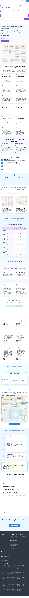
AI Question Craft (3, 570)
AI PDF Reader (19, 565)
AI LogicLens (9, 570)
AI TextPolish (19, 582)
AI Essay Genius (3, 582)
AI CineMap (19, 579)
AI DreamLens (24, 572)
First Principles (14, 565)
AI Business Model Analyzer (9, 573)
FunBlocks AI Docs (13, 543)
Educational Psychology (14, 268)
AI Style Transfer (23, 578)
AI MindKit (13, 567)
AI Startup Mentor (3, 573)
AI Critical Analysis (23, 568)
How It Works (12, 41)
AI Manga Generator (18, 578)
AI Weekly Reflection (13, 582)
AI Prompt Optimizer (23, 580)
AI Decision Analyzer (19, 570)
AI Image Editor (9, 577)
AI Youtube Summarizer (19, 568)
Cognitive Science (6, 268)
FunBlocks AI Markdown (14, 541)
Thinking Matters (4, 559)
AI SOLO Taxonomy (3, 587)
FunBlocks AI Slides (14, 540)
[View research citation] (25, 280)
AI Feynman (14, 584)
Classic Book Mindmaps (5, 556)
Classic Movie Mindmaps (5, 557)
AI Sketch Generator (8, 580)
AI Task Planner (14, 572)
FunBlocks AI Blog (4, 551)
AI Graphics (3, 567)
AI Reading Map (13, 580)
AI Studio (13, 577)
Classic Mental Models (5, 560)
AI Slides (23, 565)
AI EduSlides (9, 584)
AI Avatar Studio (23, 575)
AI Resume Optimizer (13, 590)
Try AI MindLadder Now (14, 525)
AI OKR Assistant (23, 570)
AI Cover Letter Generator (19, 590)
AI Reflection (14, 570)
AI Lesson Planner (23, 582)
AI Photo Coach (13, 575)
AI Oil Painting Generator (4, 580)
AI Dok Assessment (3, 585)
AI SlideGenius (9, 589)
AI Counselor (19, 572)
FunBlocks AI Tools (4, 1)
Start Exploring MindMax (14, 424)
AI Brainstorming (9, 568)
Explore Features (5, 41)
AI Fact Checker (8, 582)
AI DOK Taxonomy (8, 587)
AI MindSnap (4, 589)
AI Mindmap (3, 565)
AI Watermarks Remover (4, 578)
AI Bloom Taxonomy (23, 585)
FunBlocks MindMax (14, 536)
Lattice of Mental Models (9, 566)
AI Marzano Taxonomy (19, 585)
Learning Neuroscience (22, 268)
